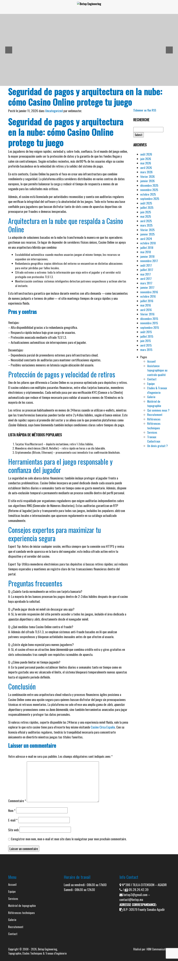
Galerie (151, 397)
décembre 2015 (149, 318)
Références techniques (153, 425)
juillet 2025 (146, 207)
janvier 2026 (147, 181)
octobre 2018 (148, 243)
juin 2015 (145, 341)
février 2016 (147, 314)
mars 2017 (146, 283)
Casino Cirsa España (103, 726)
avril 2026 (146, 167)
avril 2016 (146, 310)
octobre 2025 (148, 194)
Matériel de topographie (154, 403)
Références (153, 419)
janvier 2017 (147, 287)
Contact (151, 379)
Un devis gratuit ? (157, 446)
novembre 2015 (149, 323)
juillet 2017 (146, 270)
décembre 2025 (149, 185)
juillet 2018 (146, 247)
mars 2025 (146, 225)
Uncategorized (54, 110)
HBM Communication (158, 949)
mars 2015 (146, 349)
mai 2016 (145, 305)
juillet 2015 (146, 336)
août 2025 (146, 203)
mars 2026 (146, 172)
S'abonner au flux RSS (144, 110)
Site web (13, 829)
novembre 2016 (149, 292)
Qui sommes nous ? (158, 410)
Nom (11, 810)
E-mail (13, 819)
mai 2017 (145, 274)
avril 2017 (146, 278)
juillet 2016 (146, 301)
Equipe (151, 383)
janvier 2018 (147, 256)
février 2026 (147, 176)
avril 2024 (146, 239)
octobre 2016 (148, 296)
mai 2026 (145, 163)
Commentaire (17, 800)
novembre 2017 (149, 261)
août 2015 (146, 332)
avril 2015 (146, 345)
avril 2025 (146, 221)
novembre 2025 (149, 190)
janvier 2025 (147, 234)
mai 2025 (145, 216)
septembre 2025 (149, 198)
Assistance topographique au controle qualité (157, 370)
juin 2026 (145, 159)
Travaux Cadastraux (153, 439)
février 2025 (147, 230)
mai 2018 (145, 252)
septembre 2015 (149, 327)
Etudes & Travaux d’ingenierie (157, 390)
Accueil (151, 361)
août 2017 (146, 265)
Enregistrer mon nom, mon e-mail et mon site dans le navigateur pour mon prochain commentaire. (69, 838)
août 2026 (146, 154)
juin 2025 (145, 212)
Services (152, 432)
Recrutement (154, 414)
